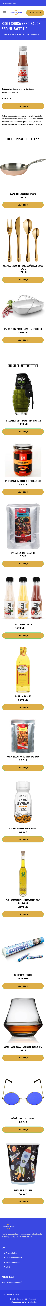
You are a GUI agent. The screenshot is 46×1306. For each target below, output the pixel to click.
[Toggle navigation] (5, 12)
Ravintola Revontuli (14, 1257)
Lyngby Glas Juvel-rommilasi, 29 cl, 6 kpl (23, 1046)
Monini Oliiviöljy (23, 696)
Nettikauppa (35, 13)
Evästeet (32, 1299)
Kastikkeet (30, 89)
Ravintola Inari (12, 1253)
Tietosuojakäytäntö (18, 1302)
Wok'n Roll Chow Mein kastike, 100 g (23, 756)
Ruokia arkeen (19, 89)
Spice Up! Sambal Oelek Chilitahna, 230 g (23, 481)
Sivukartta (32, 1302)
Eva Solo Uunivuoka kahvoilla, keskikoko (23, 329)
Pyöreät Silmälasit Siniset (23, 1118)
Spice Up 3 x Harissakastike (23, 552)
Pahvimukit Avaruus (23, 1190)
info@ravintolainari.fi (9, 3)
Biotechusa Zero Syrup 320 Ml (23, 828)
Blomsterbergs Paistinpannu (23, 193)
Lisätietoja (23, 106)
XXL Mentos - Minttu (23, 975)
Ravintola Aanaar (13, 1262)
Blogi (8, 1267)
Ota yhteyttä (21, 1299)
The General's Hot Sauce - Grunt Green (23, 420)
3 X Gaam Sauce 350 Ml (23, 624)
